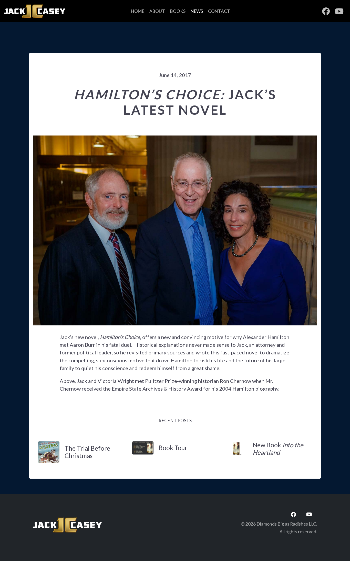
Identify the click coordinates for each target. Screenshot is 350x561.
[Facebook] (293, 514)
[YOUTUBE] (339, 11)
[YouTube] (309, 514)
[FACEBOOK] (326, 11)
